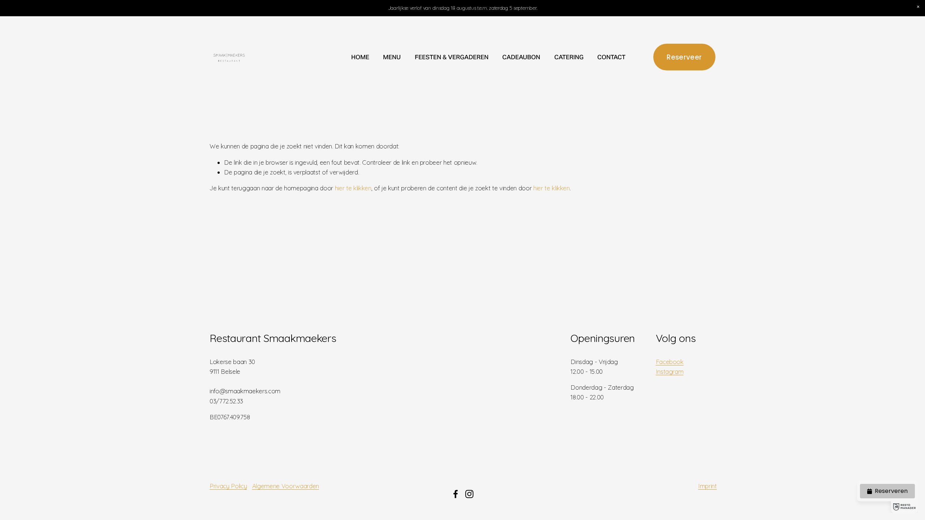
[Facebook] (455, 494)
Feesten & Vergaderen (452, 57)
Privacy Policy (228, 486)
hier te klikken (353, 188)
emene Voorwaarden (290, 486)
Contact (611, 57)
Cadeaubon (521, 57)
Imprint (707, 486)
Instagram (670, 371)
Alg (256, 486)
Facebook (670, 361)
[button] (918, 7)
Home (360, 57)
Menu (392, 57)
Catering (569, 57)
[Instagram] (469, 494)
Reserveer (684, 57)
